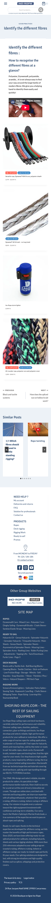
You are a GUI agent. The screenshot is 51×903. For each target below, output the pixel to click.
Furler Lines (8, 657)
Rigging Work (20, 532)
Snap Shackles (18, 676)
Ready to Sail (10, 634)
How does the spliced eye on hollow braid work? (39, 395)
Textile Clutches (24, 669)
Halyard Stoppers (17, 679)
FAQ (16, 507)
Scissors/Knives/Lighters (13, 688)
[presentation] (13, 429)
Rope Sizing (23, 694)
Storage (24, 672)
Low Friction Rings (12, 672)
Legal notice (29, 878)
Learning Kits (35, 694)
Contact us (18, 515)
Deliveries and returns (23, 504)
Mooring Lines (29, 628)
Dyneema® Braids (25, 625)
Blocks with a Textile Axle (14, 666)
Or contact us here (25, 560)
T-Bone (29, 676)
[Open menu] (5, 3)
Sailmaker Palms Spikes (36, 688)
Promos (17, 539)
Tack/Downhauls (36, 654)
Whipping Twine (10, 694)
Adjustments (9, 654)
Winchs (32, 672)
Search (41, 10)
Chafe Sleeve (40, 625)
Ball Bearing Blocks (34, 666)
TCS (20, 882)
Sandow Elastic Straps (12, 628)
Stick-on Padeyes (40, 669)
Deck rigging (19, 528)
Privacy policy (10, 882)
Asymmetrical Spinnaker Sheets (16, 647)
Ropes (16, 525)
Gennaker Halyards (12, 641)
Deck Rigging (10, 662)
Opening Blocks (9, 669)
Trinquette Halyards (31, 641)
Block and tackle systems (10, 394)
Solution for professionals (24, 511)
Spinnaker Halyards (39, 637)
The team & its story (12, 878)
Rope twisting (38, 440)
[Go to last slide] (7, 450)
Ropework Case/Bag (24, 691)
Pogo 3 (17, 657)
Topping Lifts (21, 654)
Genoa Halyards (23, 637)
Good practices (25, 24)
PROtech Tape (33, 679)
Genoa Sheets (16, 644)
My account (38, 3)
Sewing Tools (8, 691)
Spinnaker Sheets (30, 644)
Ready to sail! (19, 536)
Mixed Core (24, 622)
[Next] (44, 450)
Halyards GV (8, 637)
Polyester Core (37, 622)
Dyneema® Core (10, 622)
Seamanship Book (10, 698)
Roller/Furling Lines (39, 650)
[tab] (20, 478)
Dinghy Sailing (9, 625)
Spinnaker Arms (10, 650)
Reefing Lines (24, 650)
